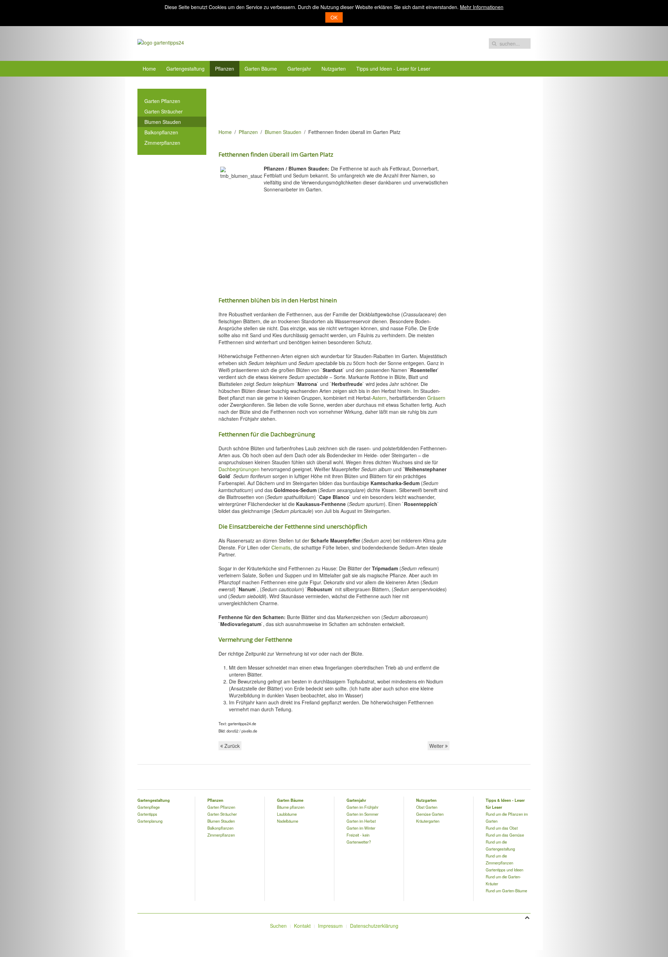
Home (149, 68)
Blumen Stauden (283, 131)
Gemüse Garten (430, 814)
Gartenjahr (299, 68)
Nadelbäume (287, 821)
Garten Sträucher (163, 111)
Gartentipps (147, 814)
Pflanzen (224, 68)
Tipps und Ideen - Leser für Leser (393, 68)
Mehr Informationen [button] (481, 6)
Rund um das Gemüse (505, 835)
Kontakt (302, 925)
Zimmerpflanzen (162, 142)
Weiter (437, 745)
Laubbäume (287, 814)
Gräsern (436, 397)
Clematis (281, 547)
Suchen (278, 925)
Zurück (231, 745)
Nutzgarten (333, 68)
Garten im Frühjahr (363, 807)
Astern (379, 397)
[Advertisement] (345, 104)
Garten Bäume (261, 68)
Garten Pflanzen (162, 100)
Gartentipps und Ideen (504, 869)
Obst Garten (426, 807)
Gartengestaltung (185, 68)
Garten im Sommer (363, 814)
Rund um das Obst (502, 828)
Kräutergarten (427, 821)
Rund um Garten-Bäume (506, 890)
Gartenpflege (148, 807)
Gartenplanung (149, 821)
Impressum (330, 925)
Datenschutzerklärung (374, 925)
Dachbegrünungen (239, 469)
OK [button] (334, 17)
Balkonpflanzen (161, 132)
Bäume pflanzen (290, 807)
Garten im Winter (361, 828)
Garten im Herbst (361, 821)
